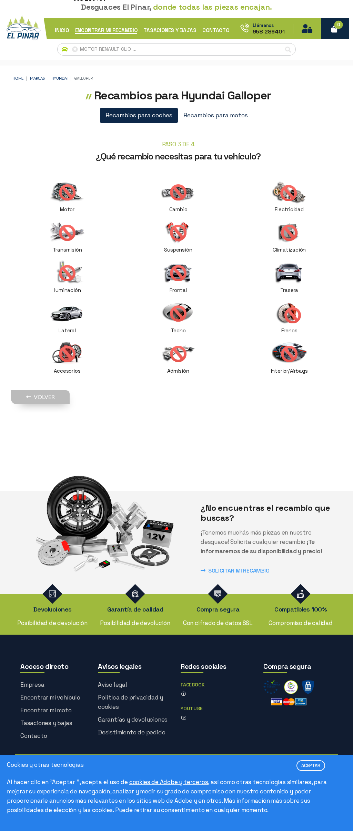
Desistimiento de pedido (131, 732)
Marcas (37, 78)
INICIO (62, 30)
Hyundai (59, 78)
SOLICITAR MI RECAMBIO (239, 570)
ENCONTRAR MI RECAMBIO (106, 30)
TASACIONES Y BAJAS (169, 30)
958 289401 (269, 32)
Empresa (32, 684)
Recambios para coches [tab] (138, 115)
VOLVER (44, 397)
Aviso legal (112, 684)
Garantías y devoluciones (133, 719)
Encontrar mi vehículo (50, 697)
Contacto (33, 736)
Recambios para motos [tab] (215, 115)
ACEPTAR (310, 766)
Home (17, 78)
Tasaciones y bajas (46, 723)
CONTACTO (215, 30)
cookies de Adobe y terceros (168, 782)
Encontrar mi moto (46, 710)
